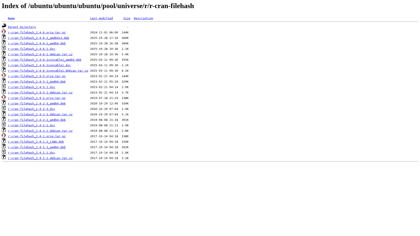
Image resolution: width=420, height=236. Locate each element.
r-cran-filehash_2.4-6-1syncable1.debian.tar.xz (48, 70)
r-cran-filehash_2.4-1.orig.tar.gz (37, 136)
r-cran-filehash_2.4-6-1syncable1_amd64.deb (44, 59)
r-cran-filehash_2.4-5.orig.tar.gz (37, 76)
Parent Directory (22, 27)
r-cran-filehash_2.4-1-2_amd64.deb (37, 147)
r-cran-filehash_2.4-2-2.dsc (31, 125)
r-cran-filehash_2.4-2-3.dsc (31, 109)
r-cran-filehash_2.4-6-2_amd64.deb (37, 43)
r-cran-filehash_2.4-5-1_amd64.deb (37, 81)
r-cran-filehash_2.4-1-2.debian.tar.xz (40, 158)
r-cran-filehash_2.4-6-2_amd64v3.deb (38, 38)
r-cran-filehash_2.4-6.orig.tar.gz (37, 32)
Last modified (101, 18)
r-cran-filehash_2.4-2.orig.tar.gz (37, 98)
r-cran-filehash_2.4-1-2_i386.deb (36, 141)
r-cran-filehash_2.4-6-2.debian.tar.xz (40, 54)
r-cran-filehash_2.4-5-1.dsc (31, 87)
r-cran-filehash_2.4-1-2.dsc (31, 152)
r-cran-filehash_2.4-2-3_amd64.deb (37, 103)
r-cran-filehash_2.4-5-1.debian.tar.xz (40, 92)
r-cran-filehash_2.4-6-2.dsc (31, 48)
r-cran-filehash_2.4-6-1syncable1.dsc (39, 65)
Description (143, 18)
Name (11, 18)
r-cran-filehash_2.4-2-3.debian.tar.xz (40, 114)
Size (126, 18)
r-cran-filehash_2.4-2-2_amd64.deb (37, 119)
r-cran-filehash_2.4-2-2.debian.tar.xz (40, 130)
